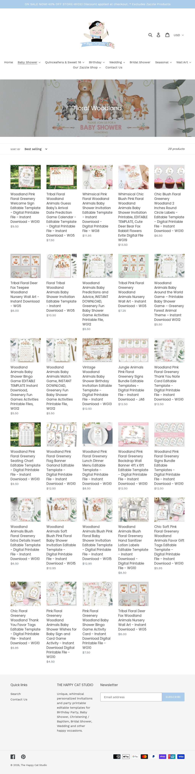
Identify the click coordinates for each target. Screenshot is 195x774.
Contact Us (18, 699)
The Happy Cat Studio (34, 765)
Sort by (15, 149)
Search (15, 694)
